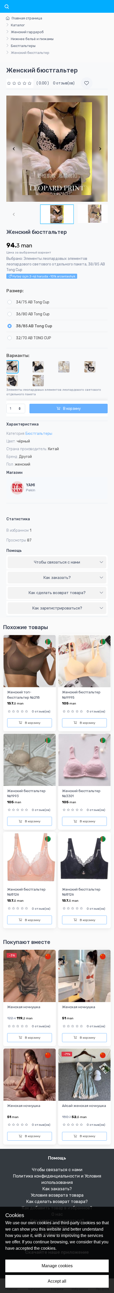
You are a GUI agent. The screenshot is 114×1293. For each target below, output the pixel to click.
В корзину (71, 408)
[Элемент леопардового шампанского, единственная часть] (64, 367)
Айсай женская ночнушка (84, 1106)
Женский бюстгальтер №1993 (26, 793)
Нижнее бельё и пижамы (32, 39)
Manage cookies (57, 1266)
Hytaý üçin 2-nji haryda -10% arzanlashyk (43, 276)
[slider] (19, 83)
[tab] (57, 562)
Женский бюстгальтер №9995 (81, 694)
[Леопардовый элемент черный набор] (12, 380)
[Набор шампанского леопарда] (38, 380)
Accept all (57, 1281)
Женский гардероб (27, 32)
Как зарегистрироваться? (57, 608)
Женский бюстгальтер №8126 (26, 891)
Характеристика (22, 424)
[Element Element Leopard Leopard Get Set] (90, 367)
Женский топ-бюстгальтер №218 (23, 694)
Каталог (18, 25)
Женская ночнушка (23, 1007)
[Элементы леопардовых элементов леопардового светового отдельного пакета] (12, 367)
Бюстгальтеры (23, 46)
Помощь (14, 550)
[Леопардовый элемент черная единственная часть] (38, 367)
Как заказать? (57, 577)
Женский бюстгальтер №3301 (81, 793)
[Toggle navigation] (6, 7)
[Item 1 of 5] (57, 149)
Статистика (18, 519)
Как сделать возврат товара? (57, 592)
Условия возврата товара (57, 1195)
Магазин (14, 472)
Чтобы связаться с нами (57, 562)
